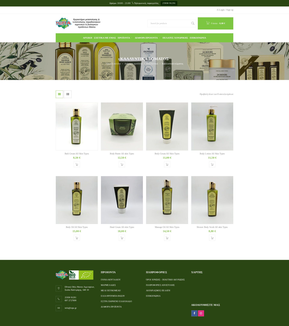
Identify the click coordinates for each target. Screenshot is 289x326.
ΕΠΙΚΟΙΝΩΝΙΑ (153, 296)
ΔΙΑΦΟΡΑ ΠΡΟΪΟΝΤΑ (111, 307)
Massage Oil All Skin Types (167, 227)
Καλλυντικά (152, 63)
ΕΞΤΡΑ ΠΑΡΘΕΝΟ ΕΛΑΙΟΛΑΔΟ (116, 301)
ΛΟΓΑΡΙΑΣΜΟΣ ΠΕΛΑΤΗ (158, 290)
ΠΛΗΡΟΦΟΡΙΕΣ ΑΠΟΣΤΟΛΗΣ (160, 285)
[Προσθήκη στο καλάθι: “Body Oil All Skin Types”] (77, 238)
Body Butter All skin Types (122, 154)
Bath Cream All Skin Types (77, 154)
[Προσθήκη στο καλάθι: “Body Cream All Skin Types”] (167, 164)
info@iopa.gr (71, 308)
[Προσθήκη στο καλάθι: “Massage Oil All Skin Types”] (167, 238)
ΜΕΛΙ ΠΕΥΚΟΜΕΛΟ (111, 290)
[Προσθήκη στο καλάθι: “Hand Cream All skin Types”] (122, 238)
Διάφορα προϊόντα (133, 63)
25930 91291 (169, 3)
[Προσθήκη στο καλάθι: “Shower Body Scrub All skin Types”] (212, 238)
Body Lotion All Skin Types (212, 154)
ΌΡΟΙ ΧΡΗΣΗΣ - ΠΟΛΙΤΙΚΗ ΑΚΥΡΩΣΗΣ (165, 280)
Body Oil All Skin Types (77, 227)
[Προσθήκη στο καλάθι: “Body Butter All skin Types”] (122, 164)
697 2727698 (70, 300)
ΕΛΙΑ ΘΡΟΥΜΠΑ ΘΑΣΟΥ (113, 296)
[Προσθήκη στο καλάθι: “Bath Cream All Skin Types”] (77, 164)
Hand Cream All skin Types (122, 227)
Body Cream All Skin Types (167, 154)
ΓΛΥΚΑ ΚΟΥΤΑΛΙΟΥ (111, 280)
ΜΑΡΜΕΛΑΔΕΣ (108, 285)
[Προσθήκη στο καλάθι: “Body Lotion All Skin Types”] (212, 164)
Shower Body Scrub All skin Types (212, 227)
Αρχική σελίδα (113, 63)
